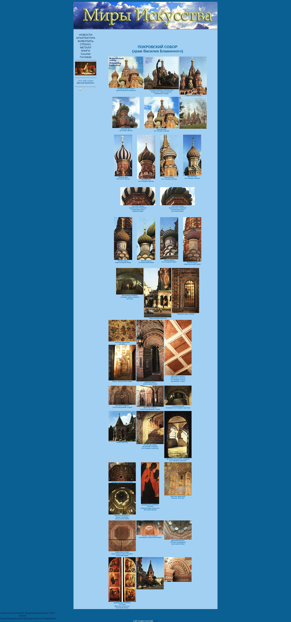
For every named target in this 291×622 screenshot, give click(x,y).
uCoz (156, 621)
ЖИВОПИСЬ (86, 41)
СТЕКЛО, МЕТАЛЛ (85, 46)
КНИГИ (85, 50)
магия (22, 615)
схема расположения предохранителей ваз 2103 (27, 613)
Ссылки (85, 53)
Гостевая (85, 57)
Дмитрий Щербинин (85, 83)
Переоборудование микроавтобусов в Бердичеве (28, 618)
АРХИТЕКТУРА (85, 37)
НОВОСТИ (85, 34)
